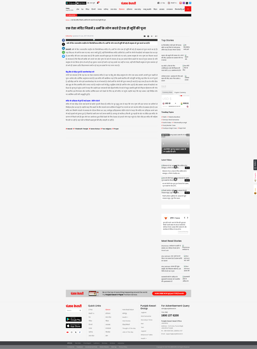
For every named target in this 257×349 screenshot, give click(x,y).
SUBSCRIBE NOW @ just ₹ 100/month (169, 293)
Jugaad (143, 331)
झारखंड (161, 9)
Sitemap (113, 347)
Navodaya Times (146, 320)
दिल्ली (93, 9)
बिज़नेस (108, 332)
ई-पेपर (90, 310)
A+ (156, 36)
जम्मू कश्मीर (147, 9)
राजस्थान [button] (170, 9)
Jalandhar (121, 343)
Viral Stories (126, 321)
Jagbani (143, 312)
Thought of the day (129, 328)
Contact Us (70, 347)
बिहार (155, 9)
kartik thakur (166, 123)
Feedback (80, 347)
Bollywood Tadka (146, 335)
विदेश (90, 321)
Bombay (104, 343)
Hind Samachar (146, 316)
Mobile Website (104, 347)
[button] (163, 144)
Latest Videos (166, 160)
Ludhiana (96, 343)
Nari (142, 324)
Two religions (106, 129)
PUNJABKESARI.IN (173, 347)
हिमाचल (108, 310)
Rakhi (164, 117)
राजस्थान (108, 328)
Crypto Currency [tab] (180, 92)
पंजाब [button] (99, 9)
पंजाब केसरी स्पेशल (128, 310)
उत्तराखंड (108, 325)
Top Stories (167, 40)
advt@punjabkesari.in (168, 309)
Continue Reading (183, 231)
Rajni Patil (182, 128)
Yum (142, 327)
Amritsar (112, 343)
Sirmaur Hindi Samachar (170, 120)
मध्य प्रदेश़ (138, 9)
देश (90, 317)
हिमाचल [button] (121, 9)
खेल (107, 336)
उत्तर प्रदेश (113, 9)
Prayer (115, 129)
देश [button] (82, 9)
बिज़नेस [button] (177, 9)
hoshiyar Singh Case (169, 128)
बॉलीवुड (124, 313)
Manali (69, 129)
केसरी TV (91, 313)
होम (77, 9)
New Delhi (78, 343)
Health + (125, 317)
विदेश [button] (87, 9)
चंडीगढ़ (91, 332)
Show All (163, 86)
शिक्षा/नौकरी (126, 325)
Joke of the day (127, 332)
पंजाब (90, 328)
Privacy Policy (123, 347)
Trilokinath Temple (80, 129)
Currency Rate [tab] (167, 92)
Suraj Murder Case (168, 125)
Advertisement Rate (91, 347)
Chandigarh (87, 343)
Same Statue (94, 129)
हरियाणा (108, 313)
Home (67, 20)
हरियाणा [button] (129, 9)
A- (152, 36)
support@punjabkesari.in (174, 334)
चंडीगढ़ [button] (106, 9)
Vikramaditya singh (179, 123)
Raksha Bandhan (173, 117)
